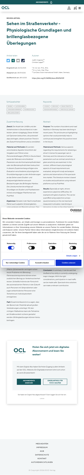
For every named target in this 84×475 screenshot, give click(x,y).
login (42, 398)
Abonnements (42, 2)
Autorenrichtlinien (42, 462)
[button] (8, 60)
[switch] (32, 247)
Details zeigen (71, 256)
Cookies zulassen (68, 263)
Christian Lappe (37, 62)
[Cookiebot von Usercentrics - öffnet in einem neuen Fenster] (71, 210)
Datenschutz (42, 455)
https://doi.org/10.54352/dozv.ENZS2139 (48, 78)
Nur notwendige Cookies (15, 263)
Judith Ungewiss (37, 60)
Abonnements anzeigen (29, 382)
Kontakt (42, 458)
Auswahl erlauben (42, 263)
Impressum (42, 447)
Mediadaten (42, 444)
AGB (42, 451)
